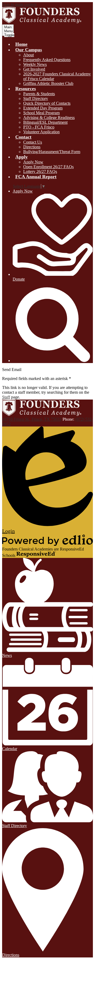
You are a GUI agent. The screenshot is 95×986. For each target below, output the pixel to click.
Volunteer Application (41, 132)
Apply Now (33, 162)
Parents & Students (39, 93)
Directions (31, 147)
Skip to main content (19, 4)
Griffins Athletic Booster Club (48, 83)
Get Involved (34, 69)
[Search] (53, 360)
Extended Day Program (43, 108)
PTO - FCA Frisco (38, 127)
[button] (29, 49)
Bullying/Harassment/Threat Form (51, 151)
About (28, 55)
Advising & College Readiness (49, 117)
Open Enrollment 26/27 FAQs (48, 166)
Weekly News (35, 64)
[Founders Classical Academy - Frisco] (41, 22)
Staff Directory (35, 98)
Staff (6, 397)
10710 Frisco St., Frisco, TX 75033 (31, 419)
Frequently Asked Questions (46, 59)
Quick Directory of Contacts (46, 103)
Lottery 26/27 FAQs (40, 171)
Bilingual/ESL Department (45, 122)
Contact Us (32, 142)
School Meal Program (41, 113)
